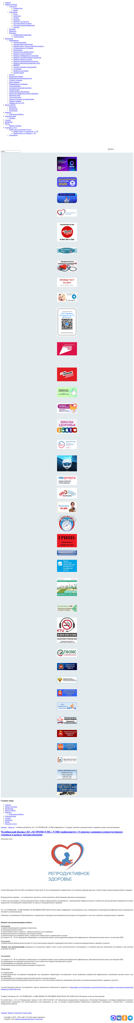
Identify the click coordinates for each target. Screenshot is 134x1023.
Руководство (17, 8)
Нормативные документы (18, 84)
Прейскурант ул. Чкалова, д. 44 (24, 133)
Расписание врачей (16, 76)
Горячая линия (18, 73)
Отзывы (12, 118)
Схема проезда (18, 37)
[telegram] (130, 1020)
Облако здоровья (15, 101)
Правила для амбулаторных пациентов (27, 57)
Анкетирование (15, 86)
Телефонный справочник (22, 35)
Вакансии (12, 31)
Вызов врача (17, 50)
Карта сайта (27, 1013)
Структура (13, 6)
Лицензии (17, 16)
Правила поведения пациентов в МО (26, 63)
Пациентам (13, 109)
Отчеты (16, 18)
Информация (14, 40)
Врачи (15, 10)
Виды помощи (14, 82)
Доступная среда (15, 97)
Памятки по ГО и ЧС (16, 103)
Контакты (12, 33)
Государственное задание (22, 23)
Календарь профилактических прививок (23, 93)
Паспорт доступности (21, 21)
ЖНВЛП (16, 65)
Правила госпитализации (22, 54)
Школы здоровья (15, 126)
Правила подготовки (20, 71)
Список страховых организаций (24, 67)
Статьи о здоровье (15, 80)
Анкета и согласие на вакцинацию (21, 99)
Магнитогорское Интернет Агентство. (29, 1019)
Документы (13, 12)
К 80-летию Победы (16, 114)
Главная (3, 827)
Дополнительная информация (24, 25)
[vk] (113, 1020)
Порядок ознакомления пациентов (25, 61)
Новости (11, 827)
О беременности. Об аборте (23, 48)
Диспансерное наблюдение (23, 44)
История (12, 29)
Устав (15, 14)
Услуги (11, 74)
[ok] (124, 1020)
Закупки (16, 27)
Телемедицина (14, 90)
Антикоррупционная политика (20, 88)
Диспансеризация (19, 42)
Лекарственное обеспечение (19, 91)
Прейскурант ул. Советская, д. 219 (25, 131)
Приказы (16, 20)
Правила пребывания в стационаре (26, 56)
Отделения (17, 69)
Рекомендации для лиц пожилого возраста (28, 46)
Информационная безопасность (20, 78)
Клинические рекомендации (23, 52)
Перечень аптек (14, 95)
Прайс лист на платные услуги (20, 129)
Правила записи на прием (22, 59)
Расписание (13, 110)
